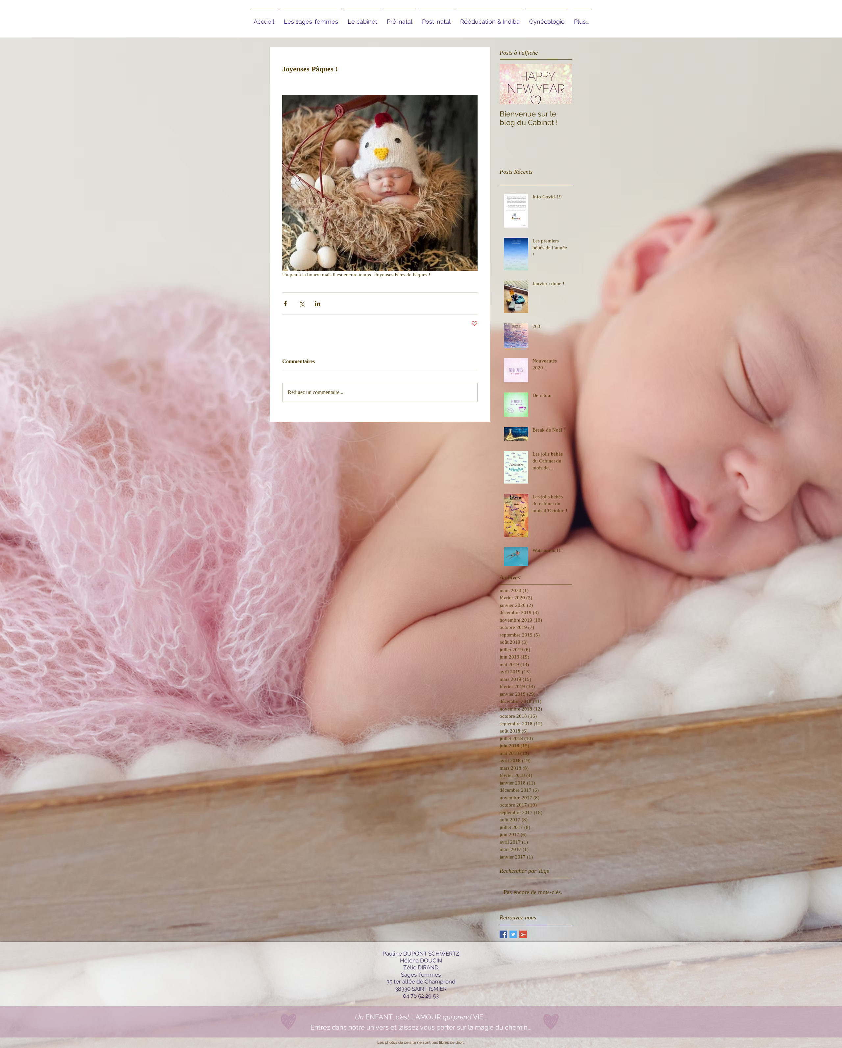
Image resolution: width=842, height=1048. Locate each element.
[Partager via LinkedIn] (317, 303)
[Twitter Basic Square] (513, 934)
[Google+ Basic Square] (523, 934)
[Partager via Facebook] (285, 303)
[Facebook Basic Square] (503, 934)
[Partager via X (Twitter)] (301, 303)
